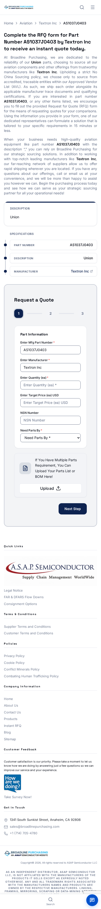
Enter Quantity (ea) (34, 377)
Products (10, 719)
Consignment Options (20, 604)
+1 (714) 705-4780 (23, 833)
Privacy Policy (14, 656)
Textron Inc (48, 23)
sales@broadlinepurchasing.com (34, 826)
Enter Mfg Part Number (37, 342)
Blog (7, 732)
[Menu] (92, 7)
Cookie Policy (14, 663)
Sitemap (10, 739)
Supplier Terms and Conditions (27, 626)
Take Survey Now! (18, 797)
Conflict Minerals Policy (21, 669)
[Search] (81, 7)
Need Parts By (31, 430)
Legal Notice (13, 590)
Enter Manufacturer (35, 360)
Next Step (72, 509)
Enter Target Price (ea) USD (39, 395)
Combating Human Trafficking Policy (31, 676)
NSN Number (29, 413)
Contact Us (12, 712)
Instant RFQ (12, 726)
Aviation (26, 23)
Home (8, 23)
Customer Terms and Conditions (28, 633)
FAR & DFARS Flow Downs (24, 597)
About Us (11, 705)
